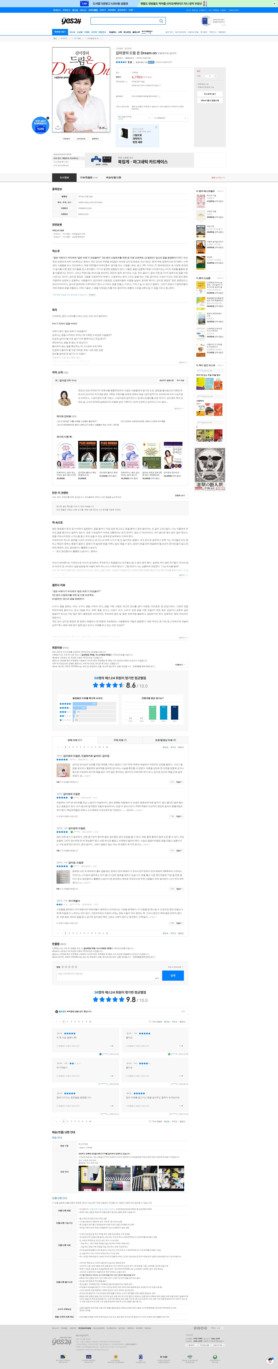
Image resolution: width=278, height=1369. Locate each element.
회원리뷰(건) (142, 62)
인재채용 (64, 1328)
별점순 (181, 747)
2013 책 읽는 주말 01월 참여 (208, 375)
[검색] (161, 20)
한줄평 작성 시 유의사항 (182, 967)
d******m (104, 1114)
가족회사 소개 (217, 1328)
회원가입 (195, 10)
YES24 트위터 (202, 1328)
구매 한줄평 (156, 1022)
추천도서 (212, 32)
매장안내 (102, 32)
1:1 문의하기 (191, 1345)
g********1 (173, 1114)
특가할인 (203, 32)
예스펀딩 (127, 32)
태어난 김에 (137, 136)
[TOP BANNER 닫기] (274, 3)
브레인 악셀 (211, 211)
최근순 (165, 747)
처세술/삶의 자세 (78, 234)
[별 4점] (65, 967)
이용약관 (73, 1328)
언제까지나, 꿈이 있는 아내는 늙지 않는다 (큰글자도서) (66, 475)
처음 (58, 747)
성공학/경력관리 (78, 237)
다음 (103, 747)
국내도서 (63, 38)
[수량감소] (203, 76)
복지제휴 (139, 1328)
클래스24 (136, 32)
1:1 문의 (111, 1209)
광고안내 (122, 1328)
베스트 (72, 32)
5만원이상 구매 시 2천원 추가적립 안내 (160, 85)
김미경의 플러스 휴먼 (108, 472)
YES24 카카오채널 (195, 1328)
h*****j (75, 866)
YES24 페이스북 (198, 1328)
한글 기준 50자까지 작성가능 (70, 974)
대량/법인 (222, 32)
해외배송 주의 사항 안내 (210, 84)
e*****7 (200, 371)
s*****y (200, 422)
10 (99, 747)
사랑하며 (200, 401)
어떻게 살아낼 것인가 (215, 242)
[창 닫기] (155, 127)
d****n (73, 760)
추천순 (173, 747)
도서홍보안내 (111, 1328)
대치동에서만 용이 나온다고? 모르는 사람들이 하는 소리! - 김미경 (88, 425)
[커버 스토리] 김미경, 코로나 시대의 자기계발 (143, 421)
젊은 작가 (169, 32)
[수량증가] (215, 76)
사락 (120, 32)
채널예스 (112, 32)
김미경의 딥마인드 (171, 472)
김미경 (118, 58)
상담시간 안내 (218, 1345)
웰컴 (55, 38)
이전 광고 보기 (222, 24)
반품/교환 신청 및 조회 (98, 1209)
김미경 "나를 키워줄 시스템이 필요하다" (77, 421)
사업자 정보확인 (130, 1344)
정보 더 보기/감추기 (133, 62)
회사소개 (55, 1328)
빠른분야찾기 (60, 32)
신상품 (80, 32)
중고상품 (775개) (123, 118)
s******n (200, 396)
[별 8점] (72, 967)
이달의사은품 (193, 32)
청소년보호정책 (98, 1328)
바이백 (94, 32)
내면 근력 (210, 226)
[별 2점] (62, 967)
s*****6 (76, 798)
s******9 (174, 1084)
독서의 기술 (211, 195)
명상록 (209, 257)
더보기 (219, 191)
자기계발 (77, 38)
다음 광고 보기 (225, 24)
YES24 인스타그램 (205, 1328)
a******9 (76, 832)
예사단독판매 (180, 32)
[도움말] (126, 82)
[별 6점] (69, 967)
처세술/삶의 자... (93, 38)
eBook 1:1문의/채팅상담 (213, 1341)
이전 (62, 747)
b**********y (75, 904)
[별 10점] (75, 967)
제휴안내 (130, 1328)
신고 (92, 760)
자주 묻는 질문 (205, 1345)
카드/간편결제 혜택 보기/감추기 (159, 96)
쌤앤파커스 (130, 58)
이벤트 (87, 32)
